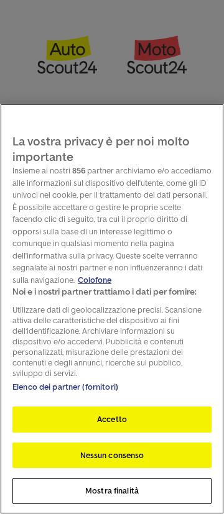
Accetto (112, 419)
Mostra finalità (112, 490)
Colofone (94, 280)
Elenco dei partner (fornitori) (65, 387)
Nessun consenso (112, 455)
